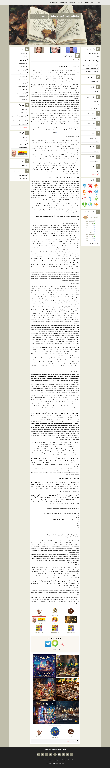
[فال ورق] (44, 712)
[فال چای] (67, 712)
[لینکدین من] (38, 754)
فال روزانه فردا (23, 178)
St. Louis (58, 90)
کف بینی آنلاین (94, 118)
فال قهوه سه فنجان (93, 104)
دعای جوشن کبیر (94, 138)
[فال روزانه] (44, 666)
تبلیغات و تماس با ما (54, 2)
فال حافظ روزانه (23, 140)
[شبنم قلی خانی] (39, 50)
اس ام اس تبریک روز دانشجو (91, 68)
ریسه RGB (95, 171)
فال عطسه (24, 165)
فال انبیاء (96, 91)
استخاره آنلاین (63, 2)
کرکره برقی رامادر (23, 124)
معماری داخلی (24, 109)
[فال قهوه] (67, 689)
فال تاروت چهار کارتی (22, 73)
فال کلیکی (95, 151)
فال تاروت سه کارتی (22, 70)
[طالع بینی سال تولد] (90, 229)
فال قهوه (96, 101)
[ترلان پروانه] (55, 50)
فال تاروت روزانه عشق (22, 93)
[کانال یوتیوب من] (42, 754)
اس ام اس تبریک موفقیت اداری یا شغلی (91, 61)
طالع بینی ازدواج (94, 128)
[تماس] (55, 754)
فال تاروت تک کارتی (22, 66)
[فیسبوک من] (63, 754)
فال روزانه (80, 2)
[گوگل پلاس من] (46, 754)
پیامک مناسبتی (72, 2)
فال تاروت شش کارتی (22, 80)
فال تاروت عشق (23, 89)
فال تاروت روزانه (23, 53)
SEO (78, 113)
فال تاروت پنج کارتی (22, 76)
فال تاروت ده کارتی (23, 86)
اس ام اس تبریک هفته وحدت (91, 71)
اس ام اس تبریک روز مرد (92, 56)
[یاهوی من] (71, 754)
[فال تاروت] (67, 666)
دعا (97, 141)
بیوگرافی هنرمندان (23, 175)
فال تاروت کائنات (23, 63)
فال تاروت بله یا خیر (22, 96)
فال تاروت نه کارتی (23, 83)
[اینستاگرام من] (59, 754)
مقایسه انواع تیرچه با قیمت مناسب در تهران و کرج (20, 117)
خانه (99, 2)
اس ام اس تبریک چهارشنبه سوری (90, 65)
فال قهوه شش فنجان (93, 108)
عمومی (71, 741)
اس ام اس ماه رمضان (93, 53)
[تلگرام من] (67, 754)
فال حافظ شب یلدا (23, 144)
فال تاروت (87, 2)
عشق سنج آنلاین (94, 161)
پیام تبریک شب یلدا (23, 147)
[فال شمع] (44, 689)
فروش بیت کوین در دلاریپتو (21, 112)
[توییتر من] (50, 754)
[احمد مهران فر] (71, 50)
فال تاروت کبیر (23, 56)
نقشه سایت (48, 763)
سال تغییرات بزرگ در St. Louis (64, 16)
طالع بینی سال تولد (94, 243)
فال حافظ (93, 2)
